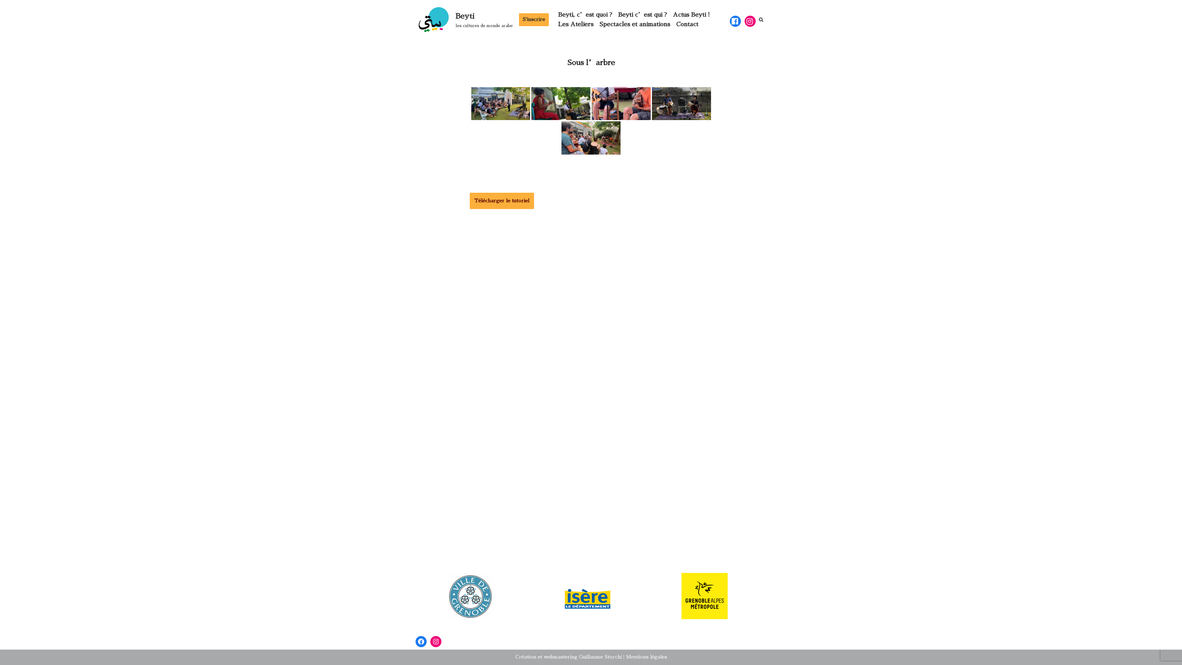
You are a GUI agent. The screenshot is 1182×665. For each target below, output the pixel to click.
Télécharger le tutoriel (501, 200)
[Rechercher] (761, 19)
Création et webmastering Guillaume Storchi (568, 657)
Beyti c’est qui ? (642, 15)
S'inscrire (534, 19)
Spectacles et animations (635, 24)
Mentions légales (646, 657)
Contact (687, 24)
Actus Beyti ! (691, 15)
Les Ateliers (575, 24)
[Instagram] (435, 641)
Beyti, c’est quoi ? (585, 15)
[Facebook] (421, 641)
